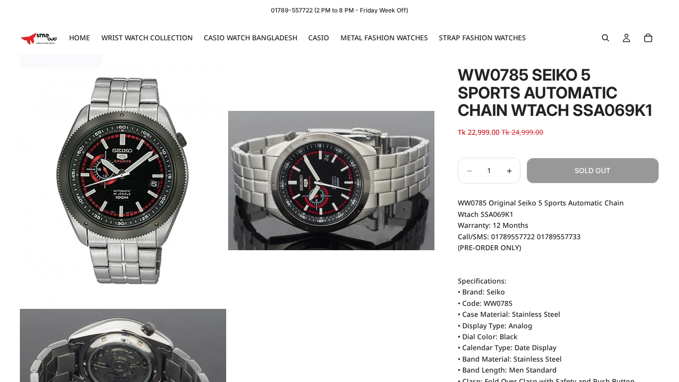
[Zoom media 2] (331, 180)
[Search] (605, 38)
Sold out (592, 170)
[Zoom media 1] (123, 180)
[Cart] (648, 38)
